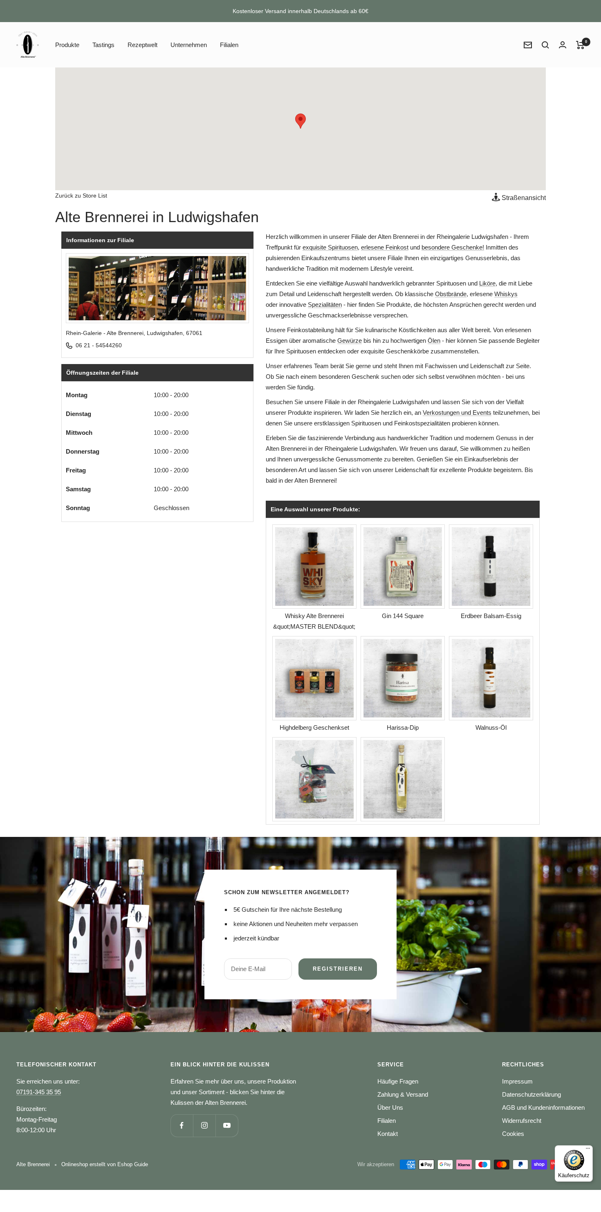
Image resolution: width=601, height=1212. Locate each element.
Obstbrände (450, 293)
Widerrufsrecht (521, 1120)
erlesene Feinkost (384, 247)
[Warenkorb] (580, 45)
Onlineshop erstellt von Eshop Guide (104, 1164)
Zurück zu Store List (81, 195)
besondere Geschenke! (453, 247)
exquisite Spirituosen (330, 247)
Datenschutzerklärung (531, 1094)
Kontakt (387, 1133)
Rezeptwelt (142, 44)
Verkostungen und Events (457, 412)
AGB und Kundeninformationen (543, 1107)
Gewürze (349, 340)
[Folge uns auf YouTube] (226, 1125)
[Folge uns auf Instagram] (204, 1125)
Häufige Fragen (397, 1081)
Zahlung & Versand (402, 1094)
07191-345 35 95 (38, 1091)
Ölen (434, 340)
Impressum (517, 1081)
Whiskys (506, 293)
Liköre (487, 283)
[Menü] (588, 1150)
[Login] (562, 44)
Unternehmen (188, 44)
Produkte (67, 44)
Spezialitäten (325, 304)
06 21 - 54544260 (99, 345)
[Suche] (545, 45)
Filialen (229, 44)
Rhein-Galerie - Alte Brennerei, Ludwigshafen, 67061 (134, 333)
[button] (300, 121)
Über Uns (390, 1107)
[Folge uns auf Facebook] (181, 1125)
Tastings (103, 44)
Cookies (513, 1133)
